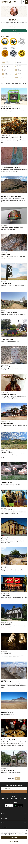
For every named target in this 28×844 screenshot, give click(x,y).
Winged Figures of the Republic (10, 167)
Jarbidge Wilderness (7, 452)
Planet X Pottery (6, 283)
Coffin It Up (4, 568)
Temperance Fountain (7, 770)
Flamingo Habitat (6, 482)
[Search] (23, 2)
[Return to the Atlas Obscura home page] (9, 2)
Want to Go (8, 83)
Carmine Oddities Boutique (9, 394)
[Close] (26, 830)
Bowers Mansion (6, 624)
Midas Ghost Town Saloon (9, 312)
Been (2, 83)
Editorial (4, 818)
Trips (2, 822)
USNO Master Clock (7, 339)
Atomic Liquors (5, 595)
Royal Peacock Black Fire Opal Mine (12, 227)
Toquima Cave (5, 254)
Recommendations (16, 83)
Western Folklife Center (8, 510)
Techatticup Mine (6, 653)
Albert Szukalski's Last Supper (10, 682)
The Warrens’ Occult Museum (9, 740)
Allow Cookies (14, 837)
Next (17, 778)
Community (4, 827)
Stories (24, 83)
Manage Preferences (14, 841)
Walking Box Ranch (7, 423)
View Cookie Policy (9, 834)
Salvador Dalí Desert (7, 712)
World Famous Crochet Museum (10, 108)
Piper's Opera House (7, 539)
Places (3, 813)
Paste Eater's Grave (7, 367)
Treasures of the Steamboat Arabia (11, 137)
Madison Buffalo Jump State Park (11, 196)
